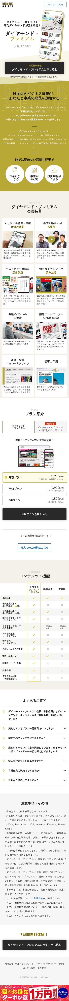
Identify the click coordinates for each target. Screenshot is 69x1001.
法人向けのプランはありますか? (25, 761)
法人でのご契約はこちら (34, 547)
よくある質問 (29, 968)
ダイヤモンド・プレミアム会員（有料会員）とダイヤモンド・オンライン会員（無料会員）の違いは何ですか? (35, 715)
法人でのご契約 (55, 4)
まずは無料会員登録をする (34, 535)
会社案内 (42, 968)
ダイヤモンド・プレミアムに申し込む (34, 67)
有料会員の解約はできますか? (24, 770)
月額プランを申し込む (34, 514)
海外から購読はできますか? (23, 780)
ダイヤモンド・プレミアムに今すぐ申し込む (34, 944)
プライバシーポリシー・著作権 (50, 964)
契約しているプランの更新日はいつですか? (31, 728)
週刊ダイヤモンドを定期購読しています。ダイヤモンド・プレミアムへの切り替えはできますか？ (35, 749)
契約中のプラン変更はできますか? (26, 738)
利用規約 (38, 898)
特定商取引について (24, 964)
